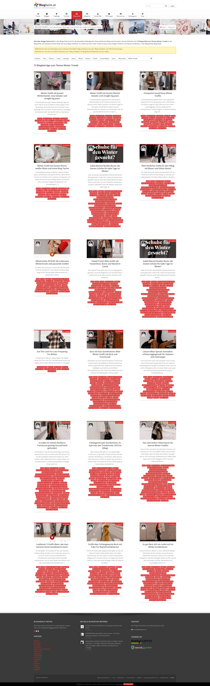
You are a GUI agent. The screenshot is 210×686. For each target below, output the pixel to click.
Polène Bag (101, 120)
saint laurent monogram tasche (110, 395)
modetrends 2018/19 (152, 579)
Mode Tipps (169, 391)
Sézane (118, 120)
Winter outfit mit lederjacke (166, 594)
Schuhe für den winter (165, 302)
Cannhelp (37, 667)
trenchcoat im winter (99, 402)
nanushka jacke (167, 583)
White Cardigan (162, 126)
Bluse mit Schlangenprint (113, 470)
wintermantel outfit (115, 408)
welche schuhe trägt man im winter (151, 312)
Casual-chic (92, 118)
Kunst (74, 58)
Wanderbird (38, 655)
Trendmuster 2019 (108, 493)
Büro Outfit (42, 569)
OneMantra (38, 657)
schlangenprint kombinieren (105, 487)
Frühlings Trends (159, 381)
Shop (142, 16)
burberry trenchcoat (62, 470)
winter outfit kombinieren (149, 594)
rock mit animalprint (100, 482)
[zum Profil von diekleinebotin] (82, 627)
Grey (46, 120)
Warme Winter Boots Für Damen (111, 218)
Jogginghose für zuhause (165, 387)
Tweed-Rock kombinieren (113, 296)
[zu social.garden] (141, 649)
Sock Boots (95, 397)
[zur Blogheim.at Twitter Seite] (172, 678)
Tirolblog (114, 216)
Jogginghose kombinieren (154, 389)
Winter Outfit (62, 129)
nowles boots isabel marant (166, 298)
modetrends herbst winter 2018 (158, 482)
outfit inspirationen (57, 583)
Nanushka (159, 583)
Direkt (36, 661)
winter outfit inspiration (164, 592)
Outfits (152, 181)
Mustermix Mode (100, 391)
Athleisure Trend (168, 377)
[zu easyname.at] (141, 643)
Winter (59, 369)
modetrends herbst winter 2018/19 (152, 484)
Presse (139, 678)
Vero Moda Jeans (108, 124)
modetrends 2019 (152, 393)
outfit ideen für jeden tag (61, 581)
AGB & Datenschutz (151, 678)
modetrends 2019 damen (57, 491)
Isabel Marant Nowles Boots (105, 197)
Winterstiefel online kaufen (165, 317)
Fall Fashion (57, 367)
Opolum (36, 640)
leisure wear (165, 389)
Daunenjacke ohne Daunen (154, 474)
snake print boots (116, 489)
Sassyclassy (144, 126)
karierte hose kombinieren (60, 573)
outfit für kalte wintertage (164, 486)
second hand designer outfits (59, 497)
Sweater (100, 124)
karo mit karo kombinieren (110, 385)
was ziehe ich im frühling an (96, 495)
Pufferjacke (169, 488)
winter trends (52, 371)
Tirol (66, 499)
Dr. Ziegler (37, 647)
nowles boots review (149, 300)
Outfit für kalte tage (150, 486)
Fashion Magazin (115, 193)
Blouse (45, 190)
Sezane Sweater (103, 122)
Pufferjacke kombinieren (149, 490)
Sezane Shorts (55, 195)
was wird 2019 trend (43, 507)
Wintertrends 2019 (51, 293)
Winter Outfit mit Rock (100, 304)
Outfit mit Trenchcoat (115, 393)
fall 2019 (50, 367)
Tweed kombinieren (115, 294)
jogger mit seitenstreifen (149, 385)
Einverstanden (128, 684)
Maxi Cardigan (163, 122)
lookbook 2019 (47, 577)
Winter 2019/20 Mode (116, 222)
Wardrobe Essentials (48, 505)
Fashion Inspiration (103, 193)
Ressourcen (121, 16)
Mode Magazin (110, 203)
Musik (81, 58)
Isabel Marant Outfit (43, 487)
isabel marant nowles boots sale (157, 292)
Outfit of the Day (95, 395)
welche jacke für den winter (149, 498)
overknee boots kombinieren (96, 583)
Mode (90, 191)
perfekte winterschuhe (151, 302)
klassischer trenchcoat (97, 389)
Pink (65, 123)
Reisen (88, 58)
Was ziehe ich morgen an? (104, 468)
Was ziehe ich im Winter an (114, 495)
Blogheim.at (45, 4)
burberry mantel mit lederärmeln (46, 470)
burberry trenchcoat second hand (45, 474)
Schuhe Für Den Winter (112, 212)
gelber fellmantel (116, 571)
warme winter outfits (42, 287)
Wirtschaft (122, 58)
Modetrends (49, 123)
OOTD (119, 478)
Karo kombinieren (97, 385)
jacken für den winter (155, 478)
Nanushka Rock (148, 585)
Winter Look (171, 126)
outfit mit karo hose (60, 585)
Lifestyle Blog (101, 288)
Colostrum (37, 653)
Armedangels (62, 188)
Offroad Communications (42, 649)
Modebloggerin (166, 577)
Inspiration (117, 195)
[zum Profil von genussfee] (82, 634)
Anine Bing (167, 116)
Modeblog (66, 120)
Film (44, 58)
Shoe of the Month (151, 306)
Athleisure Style (157, 377)
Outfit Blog (117, 210)
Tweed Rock (92, 296)
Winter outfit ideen (102, 302)
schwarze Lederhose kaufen (165, 490)
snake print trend (109, 587)
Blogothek (76, 16)
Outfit (162, 124)
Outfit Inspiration (49, 285)
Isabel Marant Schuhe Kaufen (96, 203)
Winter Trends (52, 131)
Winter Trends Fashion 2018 (157, 600)
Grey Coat (51, 120)
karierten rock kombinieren (112, 383)
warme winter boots (148, 308)
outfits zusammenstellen (57, 587)
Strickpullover (93, 124)
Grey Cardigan (170, 118)
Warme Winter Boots (95, 218)
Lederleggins (145, 122)
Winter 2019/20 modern (42, 291)
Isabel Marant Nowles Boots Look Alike (105, 199)
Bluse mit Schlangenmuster (97, 470)
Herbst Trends (106, 286)
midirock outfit (106, 575)
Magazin (87, 16)
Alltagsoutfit (159, 116)
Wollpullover (118, 126)
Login (172, 6)
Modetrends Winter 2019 (96, 208)
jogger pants (161, 385)
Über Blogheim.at (103, 678)
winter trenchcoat (94, 408)
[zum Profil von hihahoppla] (82, 642)
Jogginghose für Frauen (150, 387)
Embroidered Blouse (54, 190)
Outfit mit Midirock (105, 581)
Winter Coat (53, 129)
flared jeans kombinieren (167, 187)
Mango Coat (49, 192)
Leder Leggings (168, 120)
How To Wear (102, 195)
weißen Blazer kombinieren (154, 195)
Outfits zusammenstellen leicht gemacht (49, 590)
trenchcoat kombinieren (101, 404)
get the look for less (50, 369)
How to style (171, 189)
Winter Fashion (47, 118)
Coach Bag (152, 118)
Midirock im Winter (95, 575)
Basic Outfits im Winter (167, 465)
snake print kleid (116, 491)
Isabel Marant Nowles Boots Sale (105, 201)
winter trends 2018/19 (153, 500)
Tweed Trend (101, 296)
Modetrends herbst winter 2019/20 (47, 283)
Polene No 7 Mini (110, 120)
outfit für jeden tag (41, 495)
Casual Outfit (117, 116)
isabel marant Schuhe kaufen (149, 294)
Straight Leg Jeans (44, 129)
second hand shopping (43, 499)
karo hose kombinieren (53, 575)
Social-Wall (97, 16)
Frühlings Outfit (105, 472)
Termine (66, 16)
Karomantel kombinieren (97, 387)
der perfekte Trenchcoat (115, 377)
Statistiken (130, 678)
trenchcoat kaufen (111, 402)
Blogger (46, 16)
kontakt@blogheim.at (140, 629)
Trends (95, 191)
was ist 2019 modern (61, 505)
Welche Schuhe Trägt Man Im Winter (98, 222)
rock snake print (111, 482)
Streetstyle (158, 193)
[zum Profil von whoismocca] (90, 150)
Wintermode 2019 (64, 291)
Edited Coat (56, 118)
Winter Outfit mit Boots (115, 302)
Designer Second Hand (62, 474)
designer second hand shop (48, 478)
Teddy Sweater (153, 126)
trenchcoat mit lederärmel (42, 503)
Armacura (37, 643)
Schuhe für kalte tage (164, 304)
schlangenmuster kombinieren (98, 485)
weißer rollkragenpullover (100, 592)
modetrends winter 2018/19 (99, 579)
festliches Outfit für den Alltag (150, 187)
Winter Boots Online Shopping (100, 224)
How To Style (93, 195)
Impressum (164, 678)
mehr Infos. (119, 684)
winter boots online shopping (153, 314)
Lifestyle (66, 58)
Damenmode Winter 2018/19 (157, 469)
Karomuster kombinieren (112, 387)
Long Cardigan (154, 122)
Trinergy (37, 663)
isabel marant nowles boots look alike (158, 290)
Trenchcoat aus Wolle (97, 400)
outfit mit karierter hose (46, 585)
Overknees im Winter (99, 585)
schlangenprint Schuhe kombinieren (99, 489)
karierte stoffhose (40, 575)
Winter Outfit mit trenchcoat (112, 406)
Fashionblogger (39, 120)
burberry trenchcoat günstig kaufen (52, 472)
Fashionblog (64, 118)
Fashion (37, 58)
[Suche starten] (166, 6)
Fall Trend (65, 367)
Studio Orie (63, 195)
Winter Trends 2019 (157, 198)
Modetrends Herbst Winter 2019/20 (105, 205)
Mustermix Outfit (110, 391)
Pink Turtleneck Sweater (56, 125)
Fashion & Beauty (42, 367)
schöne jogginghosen (169, 395)
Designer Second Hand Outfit (61, 476)
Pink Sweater (44, 125)
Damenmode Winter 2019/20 (113, 191)
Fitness (51, 58)
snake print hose (105, 491)
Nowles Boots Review (96, 210)
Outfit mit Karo (103, 393)
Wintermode (164, 500)
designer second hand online (43, 476)
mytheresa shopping (149, 583)
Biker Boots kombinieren (155, 467)
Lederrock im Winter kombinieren (150, 575)
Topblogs (56, 16)
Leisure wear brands (149, 391)
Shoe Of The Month (98, 216)
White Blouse (39, 197)
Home (38, 16)
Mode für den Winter (168, 478)
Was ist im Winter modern (168, 310)
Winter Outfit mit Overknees (98, 594)
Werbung (121, 678)
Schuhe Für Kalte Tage (111, 214)
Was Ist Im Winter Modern (115, 220)
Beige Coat (39, 190)
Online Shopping (108, 210)
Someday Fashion (60, 127)
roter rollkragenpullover (43, 497)
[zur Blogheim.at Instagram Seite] (173, 678)
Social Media (104, 58)
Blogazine (101, 191)
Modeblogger (41, 123)
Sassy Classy (168, 124)
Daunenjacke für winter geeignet (157, 472)
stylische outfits (40, 592)
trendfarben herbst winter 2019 (60, 503)
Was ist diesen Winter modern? (59, 287)
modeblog (144, 193)
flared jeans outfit (145, 189)
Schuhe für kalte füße (151, 304)
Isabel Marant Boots (43, 485)
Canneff (36, 669)
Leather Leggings (148, 120)
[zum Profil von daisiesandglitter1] (38, 78)
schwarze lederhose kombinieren (151, 492)
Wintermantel (109, 126)
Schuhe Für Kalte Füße (98, 214)
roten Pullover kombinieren (160, 587)
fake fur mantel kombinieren (101, 569)
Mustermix (91, 391)
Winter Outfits (159, 181)
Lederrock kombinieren (97, 476)
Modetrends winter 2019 (96, 292)
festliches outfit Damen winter (158, 185)
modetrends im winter (149, 581)
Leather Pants (158, 120)
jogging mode (169, 385)
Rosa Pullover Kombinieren (46, 127)
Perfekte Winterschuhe (98, 212)
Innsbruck (110, 195)
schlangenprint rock (111, 585)
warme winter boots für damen (164, 308)
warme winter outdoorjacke (154, 494)
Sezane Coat (94, 122)
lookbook (107, 476)
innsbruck (154, 191)
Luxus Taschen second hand (44, 489)
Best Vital (37, 645)
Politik (95, 58)
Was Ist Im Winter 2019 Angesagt (97, 220)
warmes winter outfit (149, 496)
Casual (173, 116)
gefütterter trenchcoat (96, 381)
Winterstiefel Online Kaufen (112, 226)
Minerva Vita (38, 651)
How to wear (146, 191)
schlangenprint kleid (114, 485)
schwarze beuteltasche (96, 587)
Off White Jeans (58, 123)
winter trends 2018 (165, 596)
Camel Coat (108, 116)
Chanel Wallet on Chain (148, 183)
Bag (68, 188)
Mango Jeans (59, 120)
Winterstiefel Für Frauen (96, 226)
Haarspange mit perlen (44, 482)
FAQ (113, 678)
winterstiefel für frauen (149, 317)
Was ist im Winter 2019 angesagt (45, 289)
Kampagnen (133, 16)
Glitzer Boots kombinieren (159, 189)
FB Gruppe (109, 16)
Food (58, 58)
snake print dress (94, 491)
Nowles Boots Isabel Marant (113, 208)
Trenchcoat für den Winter (111, 400)
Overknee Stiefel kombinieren (113, 583)
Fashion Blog (93, 193)
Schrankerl (37, 659)
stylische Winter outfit (153, 590)
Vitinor (36, 665)
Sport (114, 58)
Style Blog (108, 216)
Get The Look (39, 369)
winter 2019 (65, 369)
